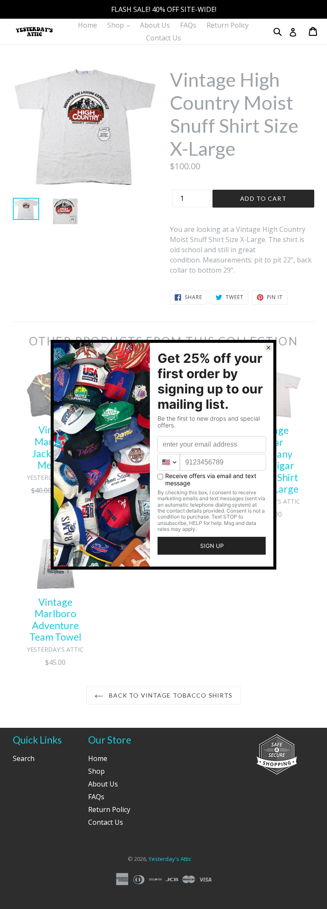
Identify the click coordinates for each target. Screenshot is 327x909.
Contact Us (163, 38)
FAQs (188, 25)
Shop (120, 25)
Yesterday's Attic (170, 859)
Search (23, 758)
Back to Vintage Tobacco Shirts (170, 695)
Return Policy (228, 25)
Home (87, 25)
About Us (155, 25)
